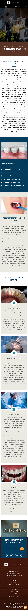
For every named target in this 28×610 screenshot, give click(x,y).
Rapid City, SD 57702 (14, 584)
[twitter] (21, 555)
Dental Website (9, 603)
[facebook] (16, 555)
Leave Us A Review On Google (14, 606)
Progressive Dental (18, 604)
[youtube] (11, 555)
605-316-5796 (17, 574)
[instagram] (7, 555)
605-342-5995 (18, 575)
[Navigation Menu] (26, 6)
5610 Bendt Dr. (14, 582)
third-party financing (13, 245)
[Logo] (14, 2)
